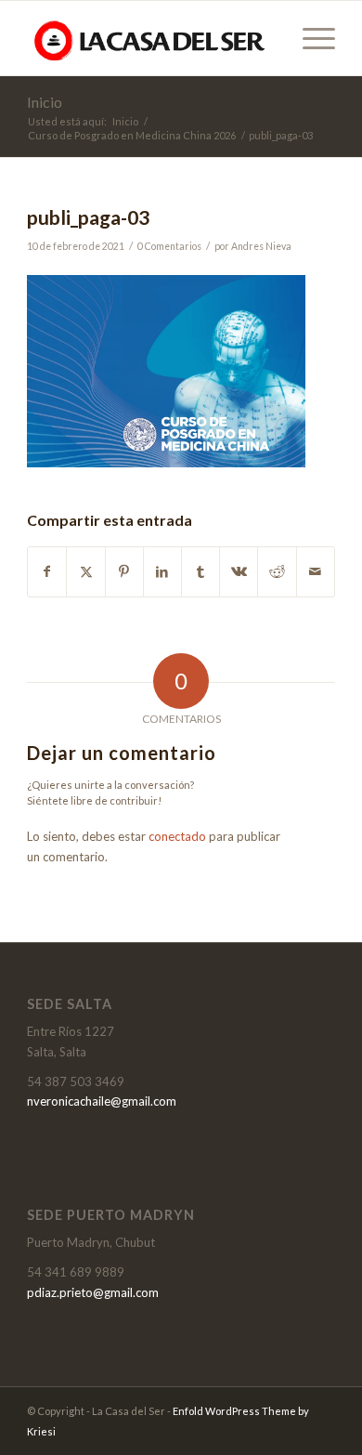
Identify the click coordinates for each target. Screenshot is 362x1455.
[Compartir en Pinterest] (124, 571)
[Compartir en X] (85, 571)
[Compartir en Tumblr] (200, 571)
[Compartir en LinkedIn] (162, 571)
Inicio (44, 102)
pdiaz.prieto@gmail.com (93, 1292)
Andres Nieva (261, 246)
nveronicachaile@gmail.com (101, 1101)
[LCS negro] (150, 38)
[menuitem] (309, 38)
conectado (177, 836)
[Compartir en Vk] (238, 571)
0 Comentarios (169, 246)
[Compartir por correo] (315, 571)
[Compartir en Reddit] (276, 571)
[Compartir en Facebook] (47, 571)
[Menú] (309, 38)
